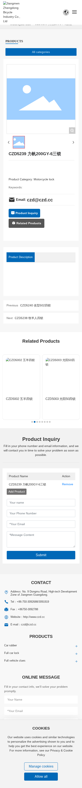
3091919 (44, 601)
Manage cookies (41, 766)
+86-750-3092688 (27, 601)
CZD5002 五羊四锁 (19, 399)
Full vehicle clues (14, 660)
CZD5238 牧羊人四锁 (29, 318)
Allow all (41, 776)
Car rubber (10, 645)
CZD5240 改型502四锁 (35, 305)
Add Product (16, 491)
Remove (67, 484)
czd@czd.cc (40, 199)
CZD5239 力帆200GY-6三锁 (27, 484)
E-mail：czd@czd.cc (23, 624)
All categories (41, 52)
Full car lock (11, 653)
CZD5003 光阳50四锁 (60, 399)
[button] (32, 422)
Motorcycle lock (44, 179)
